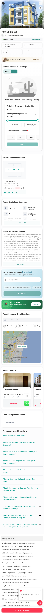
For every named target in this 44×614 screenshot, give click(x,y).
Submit (22, 144)
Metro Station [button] (26, 326)
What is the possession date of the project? (17, 287)
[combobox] (23, 320)
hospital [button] (39, 326)
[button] (15, 188)
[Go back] (3, 3)
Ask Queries (22, 293)
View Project (14, 403)
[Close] (40, 591)
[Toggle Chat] (40, 603)
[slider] (7, 120)
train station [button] (11, 326)
